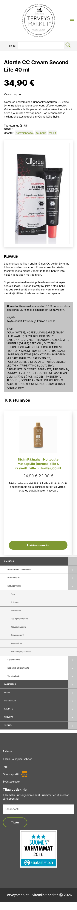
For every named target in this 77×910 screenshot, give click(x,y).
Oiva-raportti (11, 774)
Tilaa (15, 822)
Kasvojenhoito (14, 586)
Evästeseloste (11, 781)
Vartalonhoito (13, 676)
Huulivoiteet (16, 610)
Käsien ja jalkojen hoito (18, 668)
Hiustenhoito (13, 577)
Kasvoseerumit (17, 635)
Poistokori (10, 701)
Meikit (52, 132)
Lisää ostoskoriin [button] (38, 545)
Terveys (8, 717)
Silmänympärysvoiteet (21, 651)
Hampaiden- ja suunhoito (19, 569)
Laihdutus (10, 684)
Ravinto (8, 709)
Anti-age (15, 602)
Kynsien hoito (13, 659)
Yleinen (8, 725)
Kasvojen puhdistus (19, 618)
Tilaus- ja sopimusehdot (17, 759)
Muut (7, 692)
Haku (12, 45)
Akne (13, 594)
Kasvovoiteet (17, 643)
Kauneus (9, 561)
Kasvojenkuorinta (18, 627)
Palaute (7, 751)
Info (5, 766)
